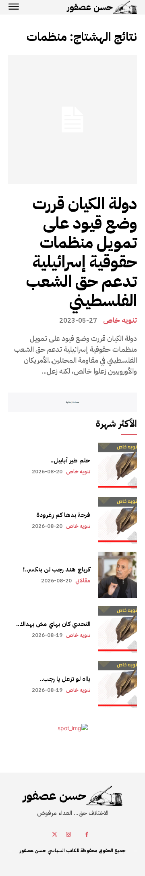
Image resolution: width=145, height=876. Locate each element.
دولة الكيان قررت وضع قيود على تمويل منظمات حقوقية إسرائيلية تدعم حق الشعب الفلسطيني (81, 252)
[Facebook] (87, 835)
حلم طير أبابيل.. (70, 460)
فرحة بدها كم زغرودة (63, 514)
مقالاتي (82, 580)
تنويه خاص (120, 320)
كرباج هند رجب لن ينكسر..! (56, 569)
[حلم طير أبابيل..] (117, 466)
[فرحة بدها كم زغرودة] (117, 520)
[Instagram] (69, 835)
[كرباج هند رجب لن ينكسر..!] (117, 575)
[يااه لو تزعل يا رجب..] (117, 684)
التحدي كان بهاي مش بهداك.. (53, 624)
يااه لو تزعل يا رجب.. (65, 678)
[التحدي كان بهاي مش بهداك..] (117, 629)
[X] (55, 835)
